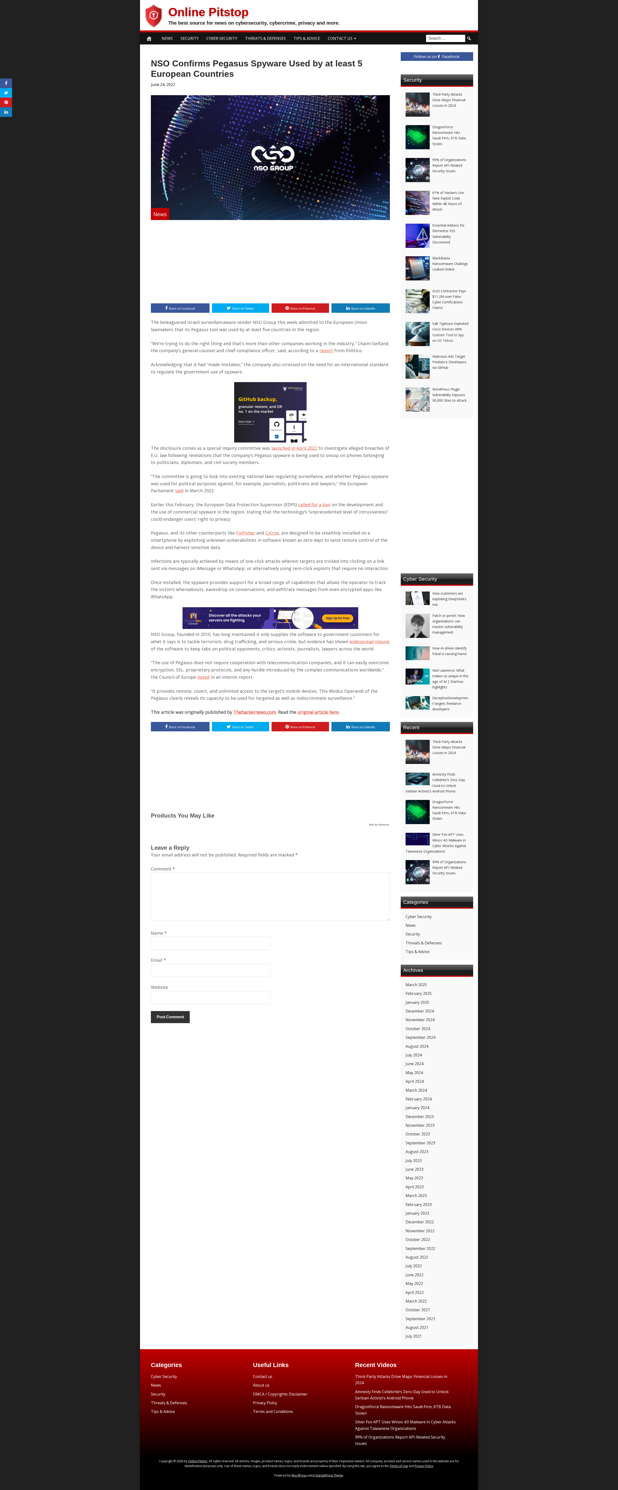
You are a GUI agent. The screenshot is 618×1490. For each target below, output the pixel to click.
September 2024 (420, 1037)
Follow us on (437, 56)
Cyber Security (221, 38)
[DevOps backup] (270, 441)
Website (159, 987)
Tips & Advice (307, 38)
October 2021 (418, 1309)
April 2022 (415, 1292)
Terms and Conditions (273, 1411)
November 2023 (420, 1125)
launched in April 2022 (294, 448)
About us (261, 1385)
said (179, 490)
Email (158, 960)
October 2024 (418, 1028)
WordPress (299, 1475)
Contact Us (340, 38)
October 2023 (418, 1134)
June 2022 (414, 1274)
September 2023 (420, 1143)
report (326, 350)
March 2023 (416, 1195)
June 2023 (414, 1169)
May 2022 (414, 1283)
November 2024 (420, 1019)
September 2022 (420, 1248)
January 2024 (417, 1107)
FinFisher (245, 533)
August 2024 (417, 1046)
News (167, 38)
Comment (163, 869)
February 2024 (419, 1099)
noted (203, 677)
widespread (362, 641)
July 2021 (414, 1336)
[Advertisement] (270, 262)
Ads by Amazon (379, 824)
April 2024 (415, 1081)
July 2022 (414, 1266)
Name (159, 933)
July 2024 (414, 1055)
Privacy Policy (265, 1402)
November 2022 (420, 1230)
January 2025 (417, 1002)
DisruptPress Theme (329, 1475)
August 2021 (417, 1327)
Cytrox (272, 533)
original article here (318, 712)
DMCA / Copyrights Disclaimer (280, 1394)
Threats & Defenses (265, 38)
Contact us (262, 1376)
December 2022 (420, 1222)
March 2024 (416, 1090)
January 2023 (417, 1213)
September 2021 (420, 1318)
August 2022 (417, 1257)
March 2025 (416, 984)
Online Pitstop (208, 12)
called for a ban (314, 504)
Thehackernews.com (254, 712)
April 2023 (415, 1187)
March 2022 (416, 1301)
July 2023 (414, 1160)
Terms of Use (399, 1466)
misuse (382, 641)
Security (190, 38)
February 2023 (419, 1204)
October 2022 (418, 1239)
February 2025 (419, 993)
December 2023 (420, 1116)
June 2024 (414, 1063)
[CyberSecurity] (270, 627)
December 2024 (420, 1011)
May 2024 (414, 1072)
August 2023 (417, 1151)
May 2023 (414, 1178)
